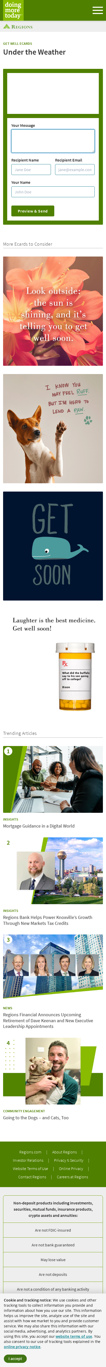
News (7, 1008)
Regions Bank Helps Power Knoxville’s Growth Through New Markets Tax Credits (47, 920)
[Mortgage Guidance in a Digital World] (53, 779)
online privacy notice (22, 1346)
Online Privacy (71, 1168)
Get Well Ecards (17, 43)
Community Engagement (24, 1111)
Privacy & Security (69, 1160)
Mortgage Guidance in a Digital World (39, 826)
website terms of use (74, 1336)
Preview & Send (33, 211)
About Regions (64, 1151)
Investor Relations (28, 1160)
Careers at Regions (72, 1176)
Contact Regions (32, 1176)
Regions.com (30, 1151)
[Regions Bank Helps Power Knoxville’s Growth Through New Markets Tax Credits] (53, 870)
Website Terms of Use (31, 1168)
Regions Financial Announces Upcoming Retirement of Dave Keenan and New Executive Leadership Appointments (48, 1020)
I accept (15, 1358)
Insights (10, 819)
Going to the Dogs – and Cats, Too (36, 1118)
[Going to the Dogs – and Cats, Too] (53, 1071)
